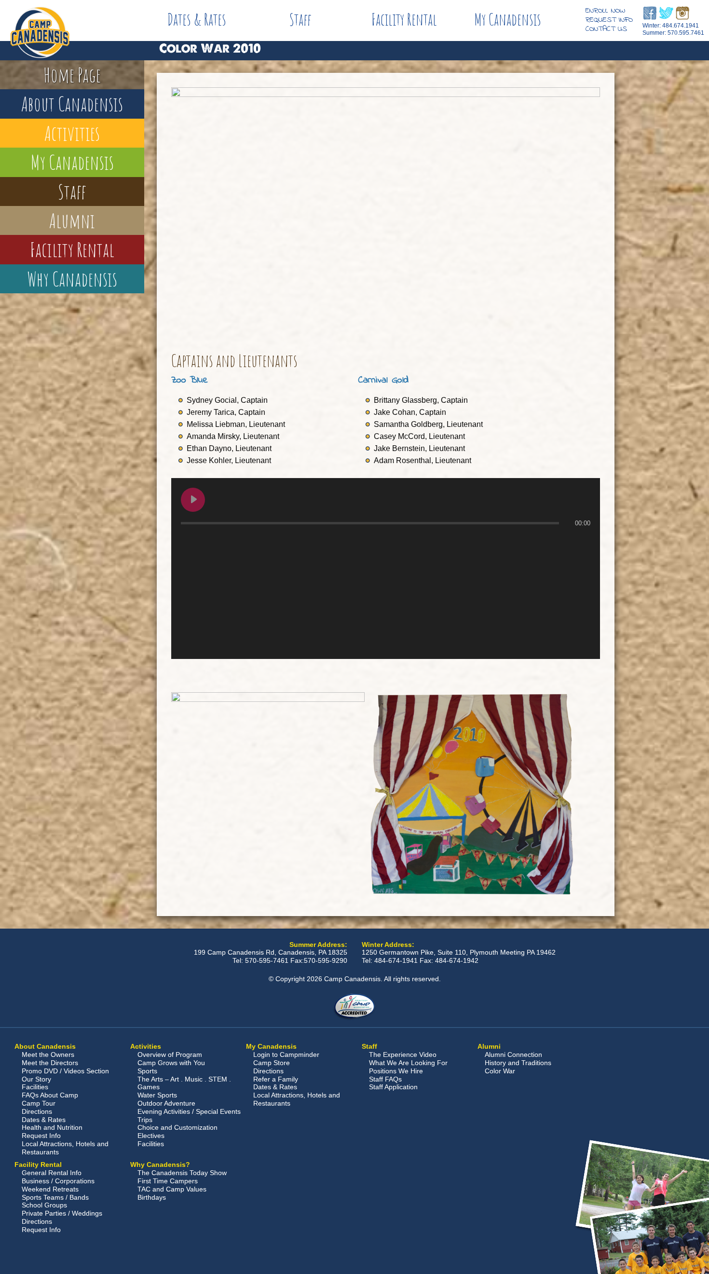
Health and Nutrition (52, 1127)
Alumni (72, 220)
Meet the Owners (48, 1054)
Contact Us (606, 29)
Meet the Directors (50, 1063)
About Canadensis (72, 103)
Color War (500, 1071)
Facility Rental (404, 19)
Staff (300, 19)
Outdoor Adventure (166, 1103)
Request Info (609, 20)
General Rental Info (52, 1173)
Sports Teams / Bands (55, 1197)
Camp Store (271, 1063)
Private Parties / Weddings (62, 1213)
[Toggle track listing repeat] (228, 542)
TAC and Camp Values (171, 1189)
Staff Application (393, 1087)
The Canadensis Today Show (182, 1173)
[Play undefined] (193, 500)
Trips (144, 1119)
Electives (150, 1135)
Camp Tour (38, 1103)
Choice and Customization (177, 1127)
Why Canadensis (72, 278)
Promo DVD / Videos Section (65, 1071)
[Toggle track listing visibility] (580, 542)
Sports (147, 1071)
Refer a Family (275, 1079)
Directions (37, 1111)
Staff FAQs (385, 1079)
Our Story (36, 1079)
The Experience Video (402, 1054)
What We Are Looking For (408, 1063)
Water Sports (157, 1095)
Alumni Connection (513, 1054)
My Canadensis (507, 19)
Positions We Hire (396, 1071)
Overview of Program (169, 1054)
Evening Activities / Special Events (189, 1111)
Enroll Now (605, 10)
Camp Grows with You (171, 1063)
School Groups (44, 1205)
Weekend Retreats (50, 1189)
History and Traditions (518, 1063)
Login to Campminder (286, 1054)
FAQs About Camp (50, 1095)
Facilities (35, 1087)
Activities (72, 133)
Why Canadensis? (160, 1164)
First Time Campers (167, 1181)
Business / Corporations (58, 1181)
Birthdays (151, 1197)
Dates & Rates (196, 19)
